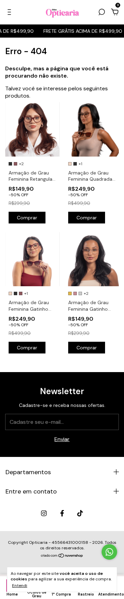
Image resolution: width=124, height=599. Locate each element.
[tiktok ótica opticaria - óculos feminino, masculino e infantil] (80, 513)
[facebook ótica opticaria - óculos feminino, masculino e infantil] (62, 513)
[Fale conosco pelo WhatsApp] (109, 552)
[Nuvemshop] (62, 556)
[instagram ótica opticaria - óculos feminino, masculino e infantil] (44, 513)
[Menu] (10, 12)
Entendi (19, 585)
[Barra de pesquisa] (101, 12)
